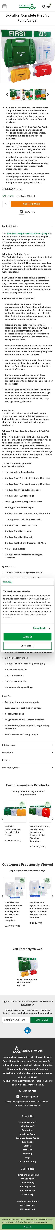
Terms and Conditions (27, 1174)
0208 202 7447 (29, 1091)
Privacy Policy (27, 1178)
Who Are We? (27, 1126)
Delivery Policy (27, 1186)
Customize (26, 646)
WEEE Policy (27, 1194)
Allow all (27, 637)
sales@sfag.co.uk (29, 1096)
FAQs (27, 1157)
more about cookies (39, 1222)
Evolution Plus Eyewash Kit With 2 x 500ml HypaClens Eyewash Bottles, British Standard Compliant (39, 910)
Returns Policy (27, 1190)
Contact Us (27, 1130)
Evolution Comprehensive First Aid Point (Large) (13, 830)
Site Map (27, 1149)
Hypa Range (27, 1141)
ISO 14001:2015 (27, 1209)
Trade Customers (27, 1122)
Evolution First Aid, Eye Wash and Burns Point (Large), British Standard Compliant (39, 833)
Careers (27, 1145)
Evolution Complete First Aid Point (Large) (27, 982)
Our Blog (27, 1153)
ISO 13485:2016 (27, 1205)
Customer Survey (27, 1161)
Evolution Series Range (27, 1138)
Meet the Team (28, 1134)
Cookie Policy (27, 1182)
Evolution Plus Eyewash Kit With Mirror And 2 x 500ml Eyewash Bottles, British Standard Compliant (13, 911)
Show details (39, 628)
